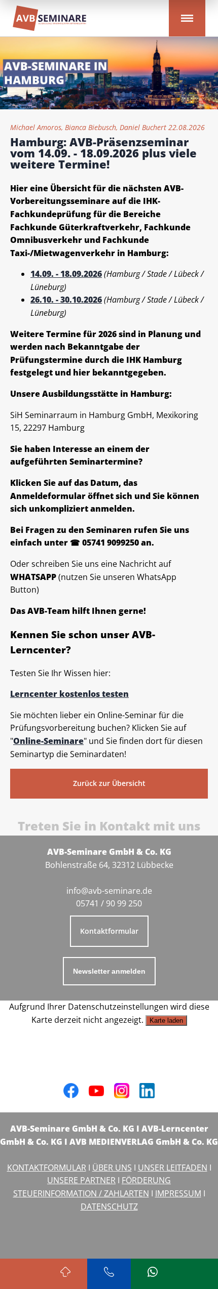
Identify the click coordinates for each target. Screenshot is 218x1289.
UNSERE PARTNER (81, 1180)
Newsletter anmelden (109, 971)
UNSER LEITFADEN (172, 1167)
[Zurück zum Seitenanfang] (65, 1274)
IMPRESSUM (178, 1193)
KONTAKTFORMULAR (46, 1167)
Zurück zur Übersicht (109, 783)
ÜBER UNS (112, 1167)
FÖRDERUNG (146, 1180)
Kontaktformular (109, 931)
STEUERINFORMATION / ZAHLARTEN (81, 1193)
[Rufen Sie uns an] (109, 1274)
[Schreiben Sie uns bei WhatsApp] (152, 1274)
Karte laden (166, 1020)
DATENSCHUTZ (109, 1206)
